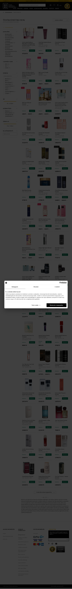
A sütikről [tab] (57, 286)
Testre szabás (35, 305)
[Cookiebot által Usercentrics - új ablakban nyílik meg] (60, 283)
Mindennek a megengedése (56, 305)
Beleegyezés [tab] (15, 286)
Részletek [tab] (36, 286)
